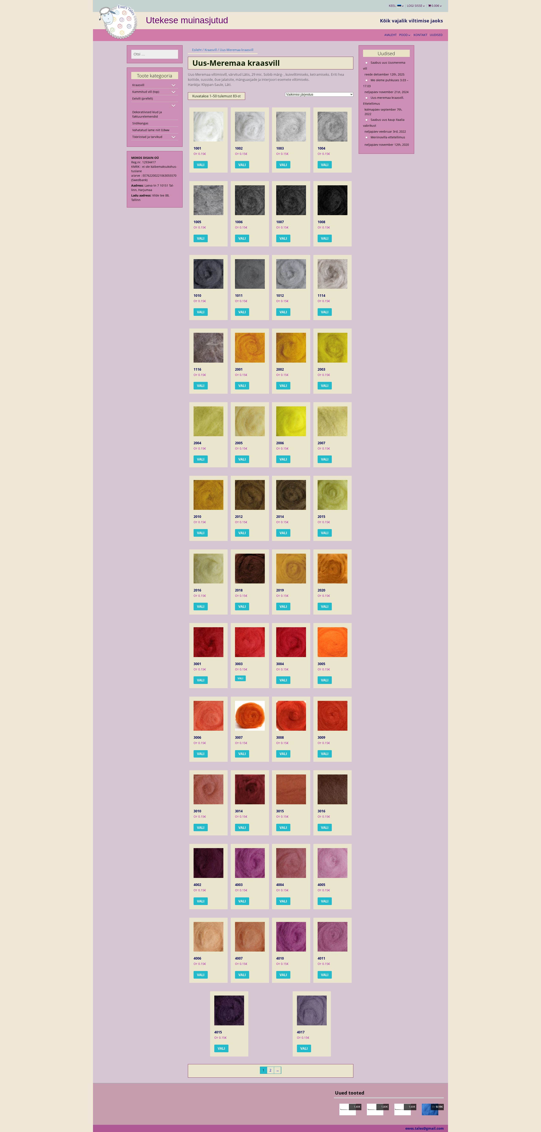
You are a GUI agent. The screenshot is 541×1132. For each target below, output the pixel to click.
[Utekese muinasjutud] (118, 21)
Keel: (393, 6)
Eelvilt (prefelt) (142, 98)
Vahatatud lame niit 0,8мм (150, 130)
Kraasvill (211, 50)
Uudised (436, 35)
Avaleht (390, 35)
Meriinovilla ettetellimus (388, 137)
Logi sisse (414, 6)
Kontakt (420, 35)
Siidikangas (140, 123)
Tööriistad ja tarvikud (147, 137)
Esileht (197, 50)
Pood (403, 35)
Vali (200, 164)
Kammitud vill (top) (145, 92)
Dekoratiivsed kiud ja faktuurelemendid (147, 114)
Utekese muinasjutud (187, 20)
